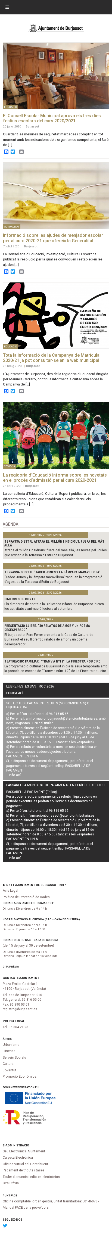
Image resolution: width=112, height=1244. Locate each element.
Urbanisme (11, 1045)
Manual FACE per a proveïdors (26, 1207)
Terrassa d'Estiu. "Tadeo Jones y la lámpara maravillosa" (52, 572)
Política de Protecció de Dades (26, 897)
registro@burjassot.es (20, 1009)
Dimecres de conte (20, 599)
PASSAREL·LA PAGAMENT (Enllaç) (31, 792)
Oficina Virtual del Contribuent (25, 1164)
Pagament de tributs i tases (24, 1170)
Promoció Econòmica (19, 1076)
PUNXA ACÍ (14, 693)
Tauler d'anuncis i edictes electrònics (31, 1177)
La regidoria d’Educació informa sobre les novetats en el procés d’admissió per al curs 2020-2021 (55, 477)
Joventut (9, 1070)
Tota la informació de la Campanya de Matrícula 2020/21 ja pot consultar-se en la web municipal (51, 358)
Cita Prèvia (11, 966)
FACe (14, 1195)
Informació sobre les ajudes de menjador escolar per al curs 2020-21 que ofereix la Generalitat (53, 238)
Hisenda (9, 1051)
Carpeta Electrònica (18, 1157)
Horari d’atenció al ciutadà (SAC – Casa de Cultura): (42, 919)
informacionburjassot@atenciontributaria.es (63, 718)
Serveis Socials (14, 1057)
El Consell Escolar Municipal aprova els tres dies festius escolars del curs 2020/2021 (52, 118)
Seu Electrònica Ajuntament (24, 1151)
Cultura (8, 1064)
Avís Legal (10, 890)
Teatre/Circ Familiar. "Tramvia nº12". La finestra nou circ (52, 661)
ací (18, 775)
